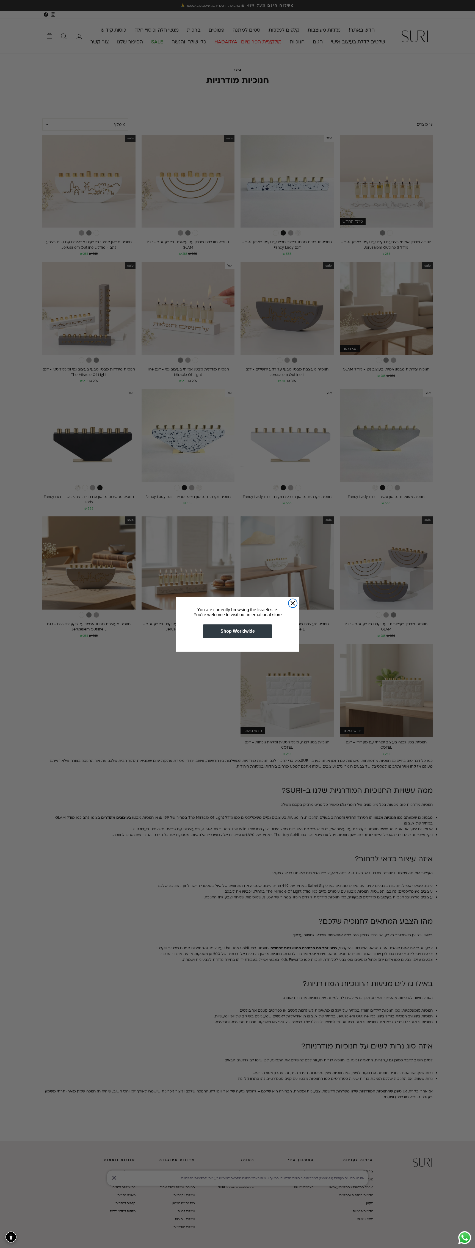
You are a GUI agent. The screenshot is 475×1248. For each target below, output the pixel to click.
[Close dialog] (292, 603)
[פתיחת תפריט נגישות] (10, 1237)
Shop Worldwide (237, 631)
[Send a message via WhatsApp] (464, 1237)
